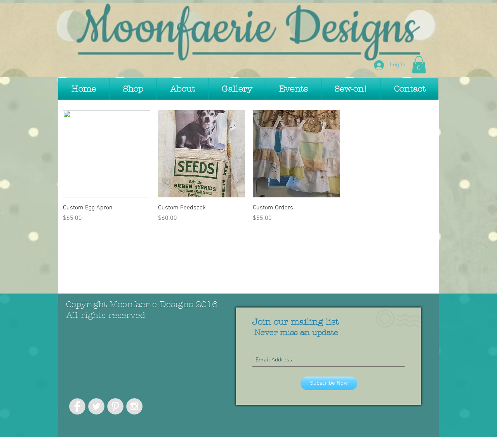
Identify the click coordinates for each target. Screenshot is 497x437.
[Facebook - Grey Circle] (77, 406)
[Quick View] (106, 153)
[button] (419, 64)
